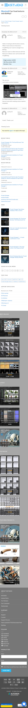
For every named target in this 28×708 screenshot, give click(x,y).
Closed (4, 305)
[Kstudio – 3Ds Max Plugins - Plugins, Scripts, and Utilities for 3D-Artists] (14, 5)
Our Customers (5, 603)
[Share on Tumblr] (20, 270)
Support (3, 614)
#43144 (24, 31)
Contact (3, 617)
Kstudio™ (9, 691)
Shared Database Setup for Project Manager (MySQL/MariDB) (18, 256)
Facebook (6, 633)
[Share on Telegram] (23, 270)
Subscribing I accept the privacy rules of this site (15, 667)
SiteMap (3, 625)
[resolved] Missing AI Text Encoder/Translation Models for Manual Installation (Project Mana (12, 149)
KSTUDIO (4, 595)
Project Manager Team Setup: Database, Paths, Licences (17, 210)
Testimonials (4, 606)
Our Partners (4, 600)
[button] (2, 5)
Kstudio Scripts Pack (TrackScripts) (9, 199)
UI (22, 279)
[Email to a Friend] (12, 270)
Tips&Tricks (14, 279)
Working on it (5, 303)
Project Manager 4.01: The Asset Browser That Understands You (12, 143)
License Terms (5, 598)
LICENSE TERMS (5, 688)
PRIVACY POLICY (14, 688)
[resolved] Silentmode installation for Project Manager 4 (12, 155)
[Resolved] (5, 11)
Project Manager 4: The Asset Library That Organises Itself (17, 247)
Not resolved (5, 293)
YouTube (5, 645)
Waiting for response (7, 300)
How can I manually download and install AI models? (18, 228)
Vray (3, 279)
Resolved (5, 295)
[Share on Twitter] (7, 270)
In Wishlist (4, 298)
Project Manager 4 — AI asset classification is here (17, 238)
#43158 (24, 108)
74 (1, 305)
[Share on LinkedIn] (17, 270)
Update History (22, 281)
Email (2, 660)
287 (2, 295)
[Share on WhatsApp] (2, 270)
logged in (11, 130)
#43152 (24, 68)
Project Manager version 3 (7, 281)
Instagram (6, 635)
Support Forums (5, 620)
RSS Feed (6, 643)
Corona (9, 279)
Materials (6, 22)
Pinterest (5, 641)
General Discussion (5, 201)
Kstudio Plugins (5, 197)
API (5, 279)
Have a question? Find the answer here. (11, 622)
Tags (19, 279)
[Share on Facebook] (5, 270)
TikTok (5, 637)
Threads (5, 639)
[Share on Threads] (10, 270)
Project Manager (5, 195)
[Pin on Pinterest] (15, 270)
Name (2, 653)
